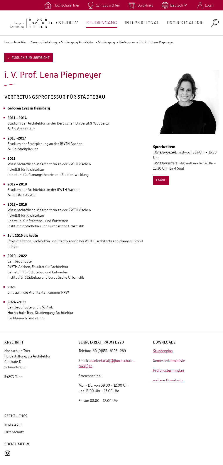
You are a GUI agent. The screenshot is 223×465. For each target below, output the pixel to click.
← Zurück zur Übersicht (28, 58)
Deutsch (176, 5)
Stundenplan (163, 351)
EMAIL (161, 180)
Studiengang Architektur (77, 42)
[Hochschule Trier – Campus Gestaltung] (31, 23)
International (142, 22)
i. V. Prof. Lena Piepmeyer (156, 42)
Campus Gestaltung (44, 42)
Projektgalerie (185, 22)
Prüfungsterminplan (168, 370)
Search (215, 23)
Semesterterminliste (169, 361)
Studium (68, 22)
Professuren (127, 42)
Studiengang (101, 22)
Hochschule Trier (15, 42)
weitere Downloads (168, 380)
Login (209, 5)
